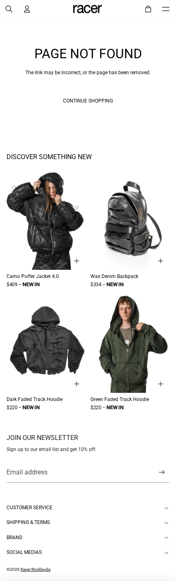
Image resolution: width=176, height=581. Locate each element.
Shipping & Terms (28, 522)
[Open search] (9, 9)
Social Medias (24, 552)
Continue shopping (88, 101)
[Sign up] (161, 472)
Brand (15, 537)
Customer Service (29, 507)
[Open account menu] (27, 9)
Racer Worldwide (35, 569)
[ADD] (77, 261)
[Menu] (165, 9)
